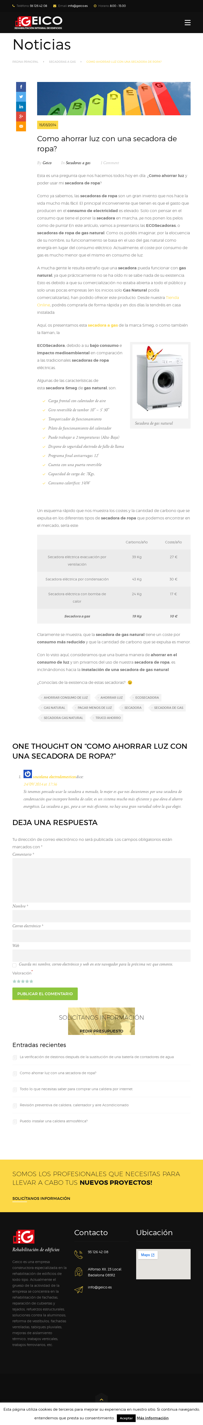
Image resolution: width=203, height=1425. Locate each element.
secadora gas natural (63, 718)
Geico (47, 162)
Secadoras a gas (62, 61)
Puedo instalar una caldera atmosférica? (54, 1121)
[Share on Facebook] (21, 87)
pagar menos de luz (95, 708)
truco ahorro (108, 718)
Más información (153, 1418)
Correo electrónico (27, 926)
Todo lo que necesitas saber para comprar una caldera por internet (76, 1089)
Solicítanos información (41, 1198)
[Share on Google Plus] (21, 116)
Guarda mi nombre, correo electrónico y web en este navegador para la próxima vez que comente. (96, 964)
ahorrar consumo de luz (66, 697)
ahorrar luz (112, 697)
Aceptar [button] (126, 1418)
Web (15, 945)
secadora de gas (168, 708)
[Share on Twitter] (21, 97)
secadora (133, 708)
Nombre (20, 906)
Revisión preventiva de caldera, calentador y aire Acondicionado (74, 1105)
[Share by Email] (21, 126)
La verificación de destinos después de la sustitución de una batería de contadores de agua (97, 1057)
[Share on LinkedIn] (21, 107)
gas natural (54, 708)
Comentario (23, 854)
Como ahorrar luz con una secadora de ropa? (58, 1073)
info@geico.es (78, 6)
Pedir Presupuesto (101, 1031)
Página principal (25, 61)
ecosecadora (147, 697)
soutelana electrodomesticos (54, 776)
